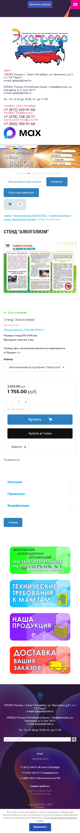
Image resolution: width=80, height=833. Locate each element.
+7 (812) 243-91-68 (19, 110)
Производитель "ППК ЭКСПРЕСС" (24, 329)
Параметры (16, 494)
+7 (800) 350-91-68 (19, 124)
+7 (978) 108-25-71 (19, 117)
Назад (13, 522)
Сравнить (16, 446)
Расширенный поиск (24, 181)
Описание (14, 482)
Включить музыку (40, 4)
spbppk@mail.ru (40, 758)
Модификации (18, 505)
